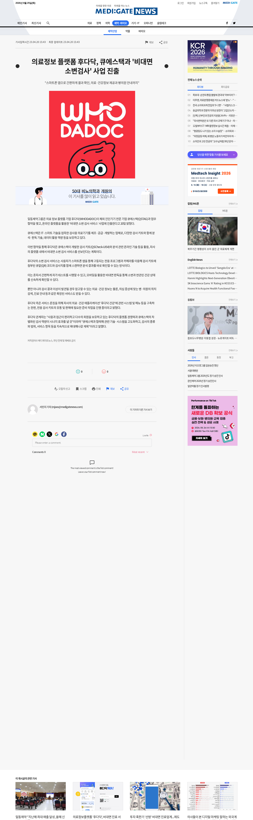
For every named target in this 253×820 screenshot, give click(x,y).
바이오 (142, 31)
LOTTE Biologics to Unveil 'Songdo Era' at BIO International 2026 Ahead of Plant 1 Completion (213, 267)
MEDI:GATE (230, 3)
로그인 (180, 3)
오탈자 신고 (64, 389)
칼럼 (200, 210)
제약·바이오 (120, 23)
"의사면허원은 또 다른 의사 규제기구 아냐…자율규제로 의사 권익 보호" (215, 120)
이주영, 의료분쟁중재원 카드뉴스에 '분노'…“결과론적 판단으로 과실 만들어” (215, 100)
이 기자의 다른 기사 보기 (141, 409)
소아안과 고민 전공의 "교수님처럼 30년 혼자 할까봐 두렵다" (215, 141)
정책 (98, 23)
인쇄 (98, 389)
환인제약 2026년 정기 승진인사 (202, 381)
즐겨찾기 (215, 3)
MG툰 (225, 210)
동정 (219, 357)
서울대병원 (193, 370)
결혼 (206, 357)
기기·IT (135, 23)
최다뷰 (200, 86)
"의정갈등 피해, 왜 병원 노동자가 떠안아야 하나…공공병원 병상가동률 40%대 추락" (215, 136)
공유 (165, 42)
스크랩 (83, 389)
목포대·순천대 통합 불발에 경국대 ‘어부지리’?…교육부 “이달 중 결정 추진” (215, 95)
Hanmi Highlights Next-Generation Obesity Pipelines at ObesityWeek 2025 (213, 278)
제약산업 (112, 31)
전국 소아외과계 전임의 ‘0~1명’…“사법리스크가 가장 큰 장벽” (215, 105)
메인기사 (22, 23)
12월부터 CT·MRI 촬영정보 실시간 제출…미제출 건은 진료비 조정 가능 (215, 125)
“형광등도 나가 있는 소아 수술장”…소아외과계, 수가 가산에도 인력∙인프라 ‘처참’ (215, 131)
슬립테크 (161, 23)
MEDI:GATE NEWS (126, 9)
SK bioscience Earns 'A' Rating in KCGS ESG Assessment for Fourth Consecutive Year (213, 283)
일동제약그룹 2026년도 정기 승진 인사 (205, 375)
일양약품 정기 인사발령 (198, 386)
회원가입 (191, 3)
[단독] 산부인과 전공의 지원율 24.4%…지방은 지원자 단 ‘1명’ (215, 115)
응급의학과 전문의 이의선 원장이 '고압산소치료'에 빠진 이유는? (215, 110)
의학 (107, 23)
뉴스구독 (203, 3)
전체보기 (232, 203)
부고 (231, 357)
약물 (127, 31)
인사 (194, 357)
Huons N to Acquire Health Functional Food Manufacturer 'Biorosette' (213, 288)
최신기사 (36, 23)
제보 (151, 42)
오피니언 (148, 23)
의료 (89, 23)
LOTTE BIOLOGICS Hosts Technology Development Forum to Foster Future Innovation (213, 273)
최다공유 (225, 86)
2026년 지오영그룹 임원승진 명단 (203, 365)
